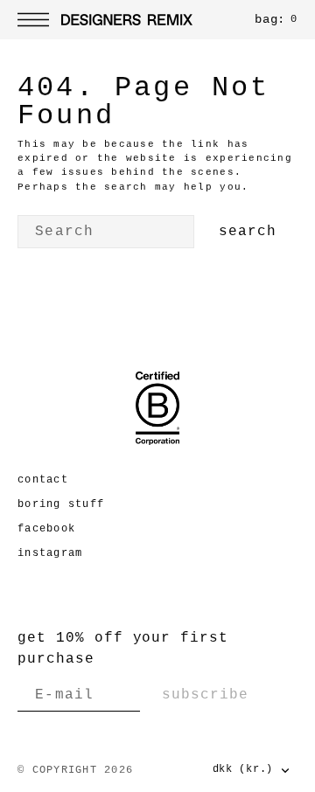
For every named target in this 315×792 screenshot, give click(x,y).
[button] (38, 19)
